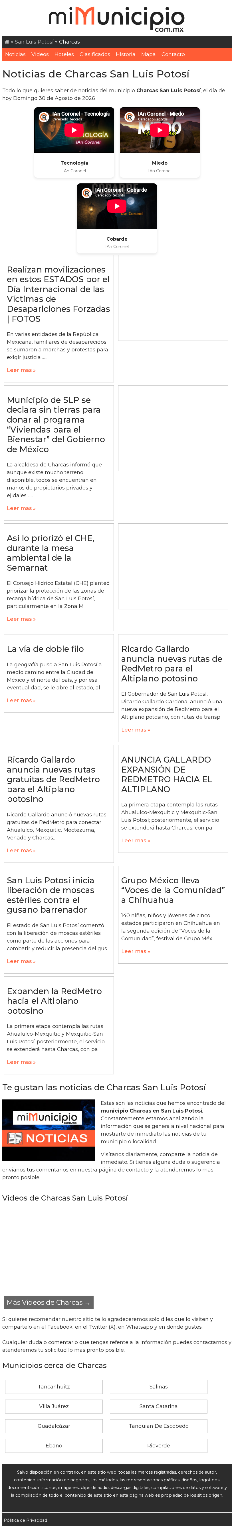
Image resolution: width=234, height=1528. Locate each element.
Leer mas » (21, 370)
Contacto (173, 54)
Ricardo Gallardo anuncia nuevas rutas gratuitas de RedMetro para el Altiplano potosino (53, 779)
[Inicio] (7, 42)
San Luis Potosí (34, 42)
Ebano (54, 1446)
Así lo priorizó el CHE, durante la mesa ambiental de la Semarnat (50, 553)
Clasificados (95, 54)
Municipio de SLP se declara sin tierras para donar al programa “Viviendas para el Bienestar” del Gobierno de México (56, 424)
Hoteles (64, 54)
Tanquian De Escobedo (159, 1426)
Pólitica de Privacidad (25, 1520)
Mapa (148, 54)
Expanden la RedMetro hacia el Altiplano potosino (54, 1001)
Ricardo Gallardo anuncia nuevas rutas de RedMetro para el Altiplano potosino (171, 663)
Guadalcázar (54, 1426)
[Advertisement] (173, 298)
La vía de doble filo (45, 649)
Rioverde (158, 1446)
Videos (40, 54)
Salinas (159, 1387)
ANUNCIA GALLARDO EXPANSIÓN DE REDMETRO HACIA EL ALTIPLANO (167, 774)
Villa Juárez (54, 1406)
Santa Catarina (159, 1406)
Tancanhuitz (54, 1387)
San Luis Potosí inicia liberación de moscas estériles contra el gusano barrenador (50, 895)
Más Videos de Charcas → (49, 1302)
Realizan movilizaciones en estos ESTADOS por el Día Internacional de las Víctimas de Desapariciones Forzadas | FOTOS (58, 294)
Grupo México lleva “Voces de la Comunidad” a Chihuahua (173, 890)
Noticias (15, 54)
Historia (126, 54)
